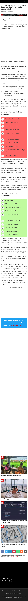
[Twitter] (6, 581)
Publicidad (14, 593)
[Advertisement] (14, 45)
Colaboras (9, 590)
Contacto (4, 590)
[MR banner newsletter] (14, 15)
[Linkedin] (9, 581)
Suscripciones (22, 590)
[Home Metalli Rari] (6, 2)
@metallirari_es (16, 325)
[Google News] (12, 581)
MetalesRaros (15, 590)
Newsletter (8, 593)
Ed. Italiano (19, 593)
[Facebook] (3, 581)
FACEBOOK (13, 556)
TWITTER (16, 556)
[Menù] (25, 1)
